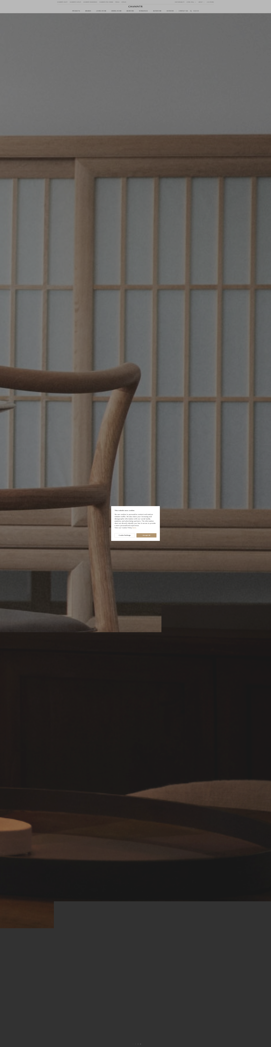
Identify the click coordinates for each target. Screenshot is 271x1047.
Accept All (146, 535)
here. (134, 528)
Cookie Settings (125, 535)
